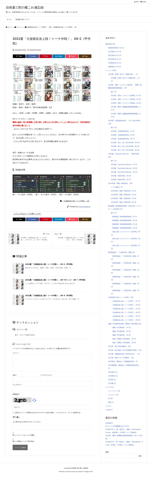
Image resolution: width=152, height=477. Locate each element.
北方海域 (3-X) (114, 51)
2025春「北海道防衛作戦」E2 (123, 135)
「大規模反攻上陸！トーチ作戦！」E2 (125, 305)
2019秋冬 (113, 376)
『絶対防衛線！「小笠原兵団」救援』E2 (125, 264)
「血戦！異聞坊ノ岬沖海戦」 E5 (123, 342)
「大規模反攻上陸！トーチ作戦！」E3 (125, 309)
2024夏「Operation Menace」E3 (124, 172)
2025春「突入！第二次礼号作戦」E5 (125, 146)
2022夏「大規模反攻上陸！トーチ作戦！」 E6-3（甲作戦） (49, 264)
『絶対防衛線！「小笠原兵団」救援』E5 (125, 285)
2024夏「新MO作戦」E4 (121, 176)
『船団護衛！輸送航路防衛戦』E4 (124, 228)
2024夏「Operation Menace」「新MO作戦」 (124, 155)
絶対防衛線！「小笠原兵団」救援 (121, 252)
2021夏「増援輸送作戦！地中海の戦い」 (124, 354)
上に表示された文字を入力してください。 (27, 422)
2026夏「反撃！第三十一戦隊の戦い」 (123, 74)
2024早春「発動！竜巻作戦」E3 (123, 198)
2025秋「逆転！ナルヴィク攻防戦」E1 (126, 95)
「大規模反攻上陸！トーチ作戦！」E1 (125, 301)
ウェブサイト (17, 385)
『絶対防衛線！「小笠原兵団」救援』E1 (125, 257)
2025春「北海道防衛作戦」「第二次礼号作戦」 (125, 122)
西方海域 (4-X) (114, 55)
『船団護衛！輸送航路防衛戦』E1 (124, 216)
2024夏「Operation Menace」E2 (124, 168)
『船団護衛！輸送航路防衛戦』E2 (124, 220)
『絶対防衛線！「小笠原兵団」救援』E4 (125, 278)
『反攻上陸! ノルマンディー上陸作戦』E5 (125, 233)
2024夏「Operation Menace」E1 (124, 164)
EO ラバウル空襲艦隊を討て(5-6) (117, 426)
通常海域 (110, 44)
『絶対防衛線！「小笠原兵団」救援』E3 (125, 271)
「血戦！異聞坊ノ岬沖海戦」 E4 (123, 339)
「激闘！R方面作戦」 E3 (121, 335)
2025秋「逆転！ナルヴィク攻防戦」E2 (126, 99)
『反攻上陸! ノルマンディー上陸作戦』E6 (125, 240)
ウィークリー (114, 391)
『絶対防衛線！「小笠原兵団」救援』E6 (125, 291)
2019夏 (112, 383)
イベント (19, 27)
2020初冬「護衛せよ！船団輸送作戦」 (123, 361)
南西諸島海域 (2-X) (116, 48)
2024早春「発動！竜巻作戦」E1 (123, 191)
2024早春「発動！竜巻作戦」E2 (123, 195)
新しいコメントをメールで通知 (23, 435)
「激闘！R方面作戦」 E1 (121, 327)
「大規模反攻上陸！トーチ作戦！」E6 (64, 27)
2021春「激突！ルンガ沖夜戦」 (121, 358)
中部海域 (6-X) (114, 63)
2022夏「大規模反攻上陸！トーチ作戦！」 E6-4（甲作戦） (49, 295)
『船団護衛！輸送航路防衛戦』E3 (124, 224)
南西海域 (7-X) (114, 67)
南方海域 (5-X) (114, 59)
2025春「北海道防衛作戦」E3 (123, 139)
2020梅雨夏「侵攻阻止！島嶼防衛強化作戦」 (124, 366)
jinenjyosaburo (84, 207)
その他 (109, 410)
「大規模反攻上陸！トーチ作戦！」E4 (125, 312)
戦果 (111, 402)
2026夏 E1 (109, 423)
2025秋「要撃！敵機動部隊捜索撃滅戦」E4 (126, 108)
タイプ (109, 387)
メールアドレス (46, 375)
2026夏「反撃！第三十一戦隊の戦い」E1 (125, 79)
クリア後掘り (117, 187)
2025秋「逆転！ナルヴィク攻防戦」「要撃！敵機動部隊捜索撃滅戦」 (125, 86)
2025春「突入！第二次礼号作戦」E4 (125, 142)
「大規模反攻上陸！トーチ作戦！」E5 (125, 316)
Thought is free (88, 471)
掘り (114, 92)
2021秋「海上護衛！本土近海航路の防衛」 (125, 350)
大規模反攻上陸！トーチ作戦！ (37, 27)
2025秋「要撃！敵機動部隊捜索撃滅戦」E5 (126, 115)
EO (110, 398)
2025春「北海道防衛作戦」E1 (123, 131)
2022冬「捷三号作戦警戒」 (119, 346)
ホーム (9, 27)
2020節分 (112, 372)
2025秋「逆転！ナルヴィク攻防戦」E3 (126, 103)
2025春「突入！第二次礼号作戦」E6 (125, 150)
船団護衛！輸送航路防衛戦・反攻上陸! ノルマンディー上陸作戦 (125, 207)
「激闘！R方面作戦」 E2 (121, 331)
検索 (107, 452)
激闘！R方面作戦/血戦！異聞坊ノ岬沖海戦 (124, 324)
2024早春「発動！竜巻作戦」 (120, 183)
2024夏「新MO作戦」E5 (121, 179)
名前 (15, 375)
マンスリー (113, 395)
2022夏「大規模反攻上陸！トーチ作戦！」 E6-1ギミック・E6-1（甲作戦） (56, 280)
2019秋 (112, 380)
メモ (108, 406)
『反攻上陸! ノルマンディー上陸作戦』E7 (125, 246)
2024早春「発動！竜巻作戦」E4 (123, 202)
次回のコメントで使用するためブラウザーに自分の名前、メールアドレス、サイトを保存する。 (48, 412)
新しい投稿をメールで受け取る (23, 441)
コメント (16, 353)
